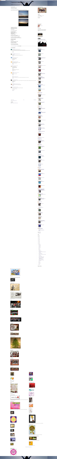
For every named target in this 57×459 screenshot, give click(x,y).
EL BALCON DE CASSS (40, 212)
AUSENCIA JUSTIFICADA (43, 69)
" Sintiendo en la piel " (40, 111)
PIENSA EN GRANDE (42, 181)
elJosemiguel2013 (39, 167)
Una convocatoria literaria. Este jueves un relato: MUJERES (43, 108)
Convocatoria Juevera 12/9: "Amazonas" (43, 146)
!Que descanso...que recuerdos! (41, 259)
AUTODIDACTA (39, 88)
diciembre (39, 244)
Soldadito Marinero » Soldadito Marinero (41, 131)
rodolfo (12, 57)
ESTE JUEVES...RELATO (43, 150)
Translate (41, 16)
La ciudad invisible (42, 61)
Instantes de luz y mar (40, 144)
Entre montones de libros (40, 49)
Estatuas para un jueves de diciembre (43, 141)
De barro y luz (39, 80)
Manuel (12, 61)
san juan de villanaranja (40, 92)
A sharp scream (42, 98)
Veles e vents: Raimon (42, 133)
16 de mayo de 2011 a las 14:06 (16, 61)
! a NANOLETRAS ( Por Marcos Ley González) (41, 230)
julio (39, 248)
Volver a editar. (40, 255)
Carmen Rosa (13, 72)
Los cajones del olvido (40, 154)
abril (39, 261)
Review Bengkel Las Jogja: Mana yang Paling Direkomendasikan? (43, 112)
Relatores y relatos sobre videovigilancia (41, 137)
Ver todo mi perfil (41, 25)
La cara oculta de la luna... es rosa (41, 140)
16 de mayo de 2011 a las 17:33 (17, 72)
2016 (38, 240)
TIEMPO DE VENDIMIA (43, 173)
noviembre (39, 245)
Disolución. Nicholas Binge (43, 49)
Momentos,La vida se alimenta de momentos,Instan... (41, 258)
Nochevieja (39, 106)
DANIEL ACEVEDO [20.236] (43, 190)
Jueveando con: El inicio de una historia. (43, 94)
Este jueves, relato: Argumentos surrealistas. (43, 221)
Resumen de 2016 (42, 203)
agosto (39, 247)
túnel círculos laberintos (42, 177)
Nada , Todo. (40, 250)
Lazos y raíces (39, 123)
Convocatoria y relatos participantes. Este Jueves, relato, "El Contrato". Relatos (43, 198)
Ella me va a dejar (42, 102)
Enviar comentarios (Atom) (15, 100)
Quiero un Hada (40, 260)
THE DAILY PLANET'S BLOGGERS (41, 220)
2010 (38, 264)
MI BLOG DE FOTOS (40, 159)
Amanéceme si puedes (40, 201)
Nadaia (39, 119)
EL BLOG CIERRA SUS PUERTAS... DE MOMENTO (43, 128)
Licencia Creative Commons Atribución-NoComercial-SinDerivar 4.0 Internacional (41, 39)
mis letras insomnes (39, 224)
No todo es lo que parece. (40, 253)
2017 (38, 239)
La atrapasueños (39, 127)
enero (39, 263)
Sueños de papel (39, 163)
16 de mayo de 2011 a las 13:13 (16, 57)
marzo (39, 262)
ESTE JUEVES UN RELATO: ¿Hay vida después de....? (42, 254)
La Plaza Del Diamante (40, 115)
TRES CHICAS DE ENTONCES (43, 194)
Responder (13, 85)
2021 (38, 237)
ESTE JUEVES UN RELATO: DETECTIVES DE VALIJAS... (43, 73)
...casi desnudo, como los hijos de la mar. (43, 65)
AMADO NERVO (42, 53)
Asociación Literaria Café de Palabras (41, 169)
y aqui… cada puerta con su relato (40, 207)
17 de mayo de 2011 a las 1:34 (16, 76)
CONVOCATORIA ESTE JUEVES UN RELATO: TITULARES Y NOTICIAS (43, 77)
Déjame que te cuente (40, 216)
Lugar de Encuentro (40, 94)
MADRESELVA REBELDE (40, 84)
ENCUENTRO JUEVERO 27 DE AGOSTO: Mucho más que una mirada (43, 58)
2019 (38, 238)
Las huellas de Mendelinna (40, 228)
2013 (38, 242)
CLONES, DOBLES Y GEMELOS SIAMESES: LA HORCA (43, 124)
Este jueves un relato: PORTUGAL (41, 257)
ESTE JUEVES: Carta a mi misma (43, 185)
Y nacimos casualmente (17, 2)
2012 (38, 243)
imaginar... (39, 208)
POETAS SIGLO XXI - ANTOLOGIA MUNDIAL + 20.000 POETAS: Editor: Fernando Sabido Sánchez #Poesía (41, 189)
